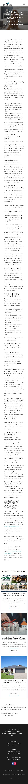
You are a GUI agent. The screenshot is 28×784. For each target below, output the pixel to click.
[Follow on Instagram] (15, 763)
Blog (20, 733)
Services (16, 729)
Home (6, 729)
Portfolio (16, 731)
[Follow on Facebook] (13, 763)
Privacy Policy (7, 770)
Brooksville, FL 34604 (14, 753)
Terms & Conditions (15, 770)
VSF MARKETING (15, 778)
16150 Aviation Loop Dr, (14, 751)
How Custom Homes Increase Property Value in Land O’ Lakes (14, 638)
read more (13, 607)
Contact (12, 735)
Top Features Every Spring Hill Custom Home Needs (14, 594)
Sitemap (22, 770)
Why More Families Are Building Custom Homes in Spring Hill (14, 681)
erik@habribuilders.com (16, 757)
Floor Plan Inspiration (10, 733)
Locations (7, 731)
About (10, 729)
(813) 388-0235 (16, 759)
